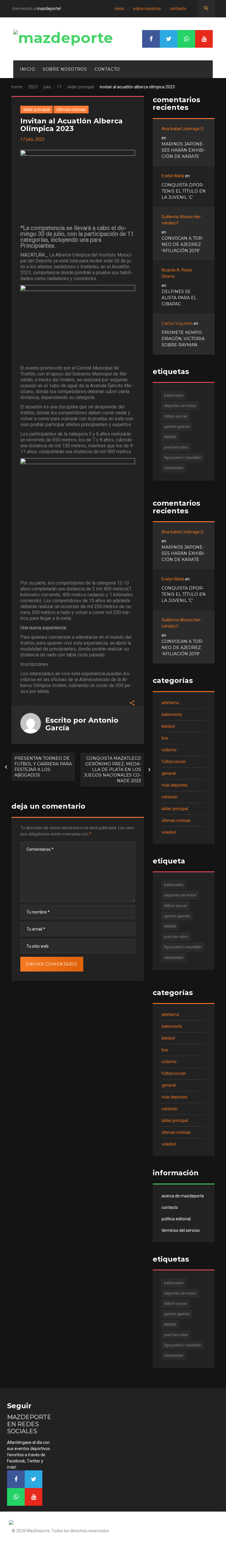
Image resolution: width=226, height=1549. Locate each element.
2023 (33, 87)
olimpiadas (173, 468)
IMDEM (170, 437)
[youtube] (204, 39)
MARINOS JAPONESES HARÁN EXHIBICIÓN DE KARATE (183, 150)
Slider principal (80, 87)
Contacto (178, 8)
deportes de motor (180, 405)
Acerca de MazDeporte (183, 1196)
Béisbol (168, 726)
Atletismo (170, 702)
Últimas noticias (71, 109)
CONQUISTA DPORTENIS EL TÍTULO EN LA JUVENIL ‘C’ (184, 191)
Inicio (119, 8)
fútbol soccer (175, 416)
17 (59, 87)
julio (47, 87)
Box (165, 738)
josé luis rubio (176, 447)
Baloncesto (172, 714)
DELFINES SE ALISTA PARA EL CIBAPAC (179, 298)
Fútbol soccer (174, 761)
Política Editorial (176, 1219)
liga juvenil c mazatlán (182, 457)
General (169, 773)
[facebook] (151, 39)
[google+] (186, 39)
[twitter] (168, 39)
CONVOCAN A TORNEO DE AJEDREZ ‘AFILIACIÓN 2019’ (182, 244)
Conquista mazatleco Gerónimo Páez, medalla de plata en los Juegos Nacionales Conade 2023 (112, 769)
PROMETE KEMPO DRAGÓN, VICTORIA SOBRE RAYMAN (183, 338)
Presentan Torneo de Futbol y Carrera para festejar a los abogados (43, 767)
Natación (170, 797)
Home (16, 87)
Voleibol (169, 832)
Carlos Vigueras (177, 323)
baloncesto (174, 395)
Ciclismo (169, 749)
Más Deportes (174, 785)
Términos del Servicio (181, 1230)
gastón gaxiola (177, 426)
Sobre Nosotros (147, 8)
